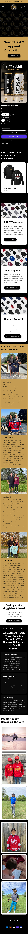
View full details (5, 143)
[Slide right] (17, 196)
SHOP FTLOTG (14, 55)
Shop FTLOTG (10, 239)
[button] (3, 7)
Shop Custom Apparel (12, 336)
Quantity (3, 123)
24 (7, 120)
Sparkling (5, 114)
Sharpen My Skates (14, 620)
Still (13, 114)
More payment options (14, 140)
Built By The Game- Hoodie (9, 188)
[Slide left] (10, 196)
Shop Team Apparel (12, 287)
